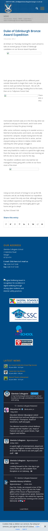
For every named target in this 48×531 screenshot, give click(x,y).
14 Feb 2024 (28, 484)
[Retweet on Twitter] (15, 406)
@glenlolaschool (32, 440)
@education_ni (29, 409)
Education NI (15, 409)
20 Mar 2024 (14, 443)
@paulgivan (28, 415)
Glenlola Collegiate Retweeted (27, 406)
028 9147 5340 (10, 2)
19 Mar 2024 (14, 463)
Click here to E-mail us (19, 261)
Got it (24, 529)
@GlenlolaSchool (16, 417)
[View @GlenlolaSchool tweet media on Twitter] (31, 471)
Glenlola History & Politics (20, 481)
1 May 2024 (13, 412)
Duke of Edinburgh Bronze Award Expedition (22, 33)
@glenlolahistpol (15, 484)
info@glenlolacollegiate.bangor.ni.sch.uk (29, 2)
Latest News (27, 19)
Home (15, 19)
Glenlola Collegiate (17, 440)
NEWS (6, 16)
